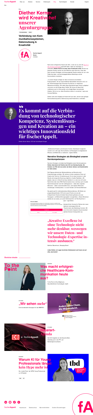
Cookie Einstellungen (58, 407)
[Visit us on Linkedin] (5, 402)
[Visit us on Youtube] (18, 402)
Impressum (22, 407)
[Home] (10, 1)
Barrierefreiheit (44, 407)
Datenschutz (33, 407)
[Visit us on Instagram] (10, 402)
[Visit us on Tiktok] (14, 402)
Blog (5, 5)
